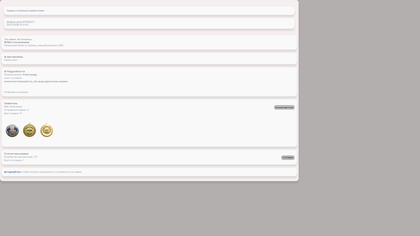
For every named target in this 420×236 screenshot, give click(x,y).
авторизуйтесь (12, 171)
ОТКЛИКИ (288, 157)
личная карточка (284, 107)
